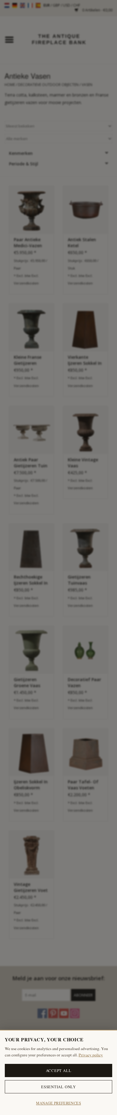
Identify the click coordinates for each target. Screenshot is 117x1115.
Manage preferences (58, 1103)
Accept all (58, 1070)
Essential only (58, 1086)
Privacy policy (91, 1055)
